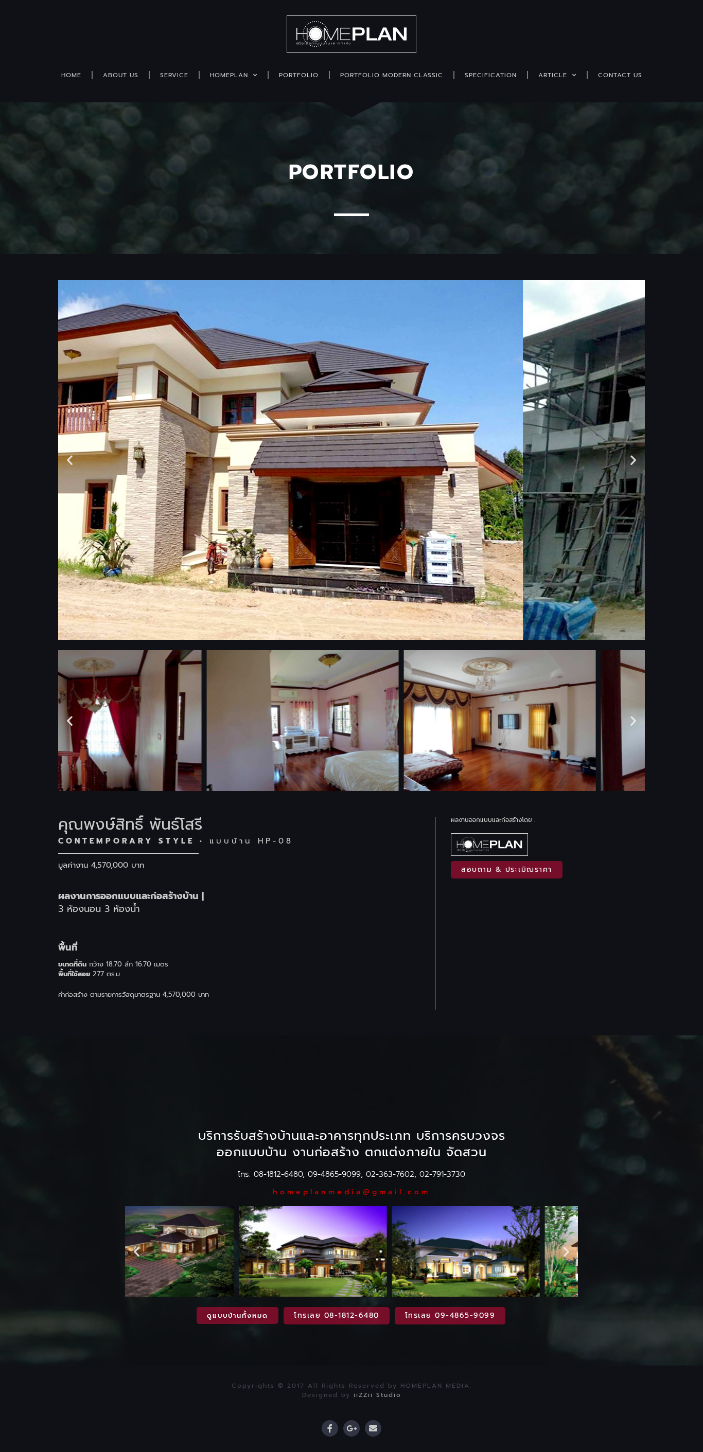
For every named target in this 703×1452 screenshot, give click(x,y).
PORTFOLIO (299, 75)
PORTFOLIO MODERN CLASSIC (391, 75)
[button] (69, 460)
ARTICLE (552, 75)
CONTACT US (620, 75)
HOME (71, 75)
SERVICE (174, 75)
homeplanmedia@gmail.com (351, 1192)
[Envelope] (373, 1428)
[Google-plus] (351, 1428)
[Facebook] (330, 1428)
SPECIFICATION (491, 75)
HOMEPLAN (229, 75)
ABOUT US (120, 75)
